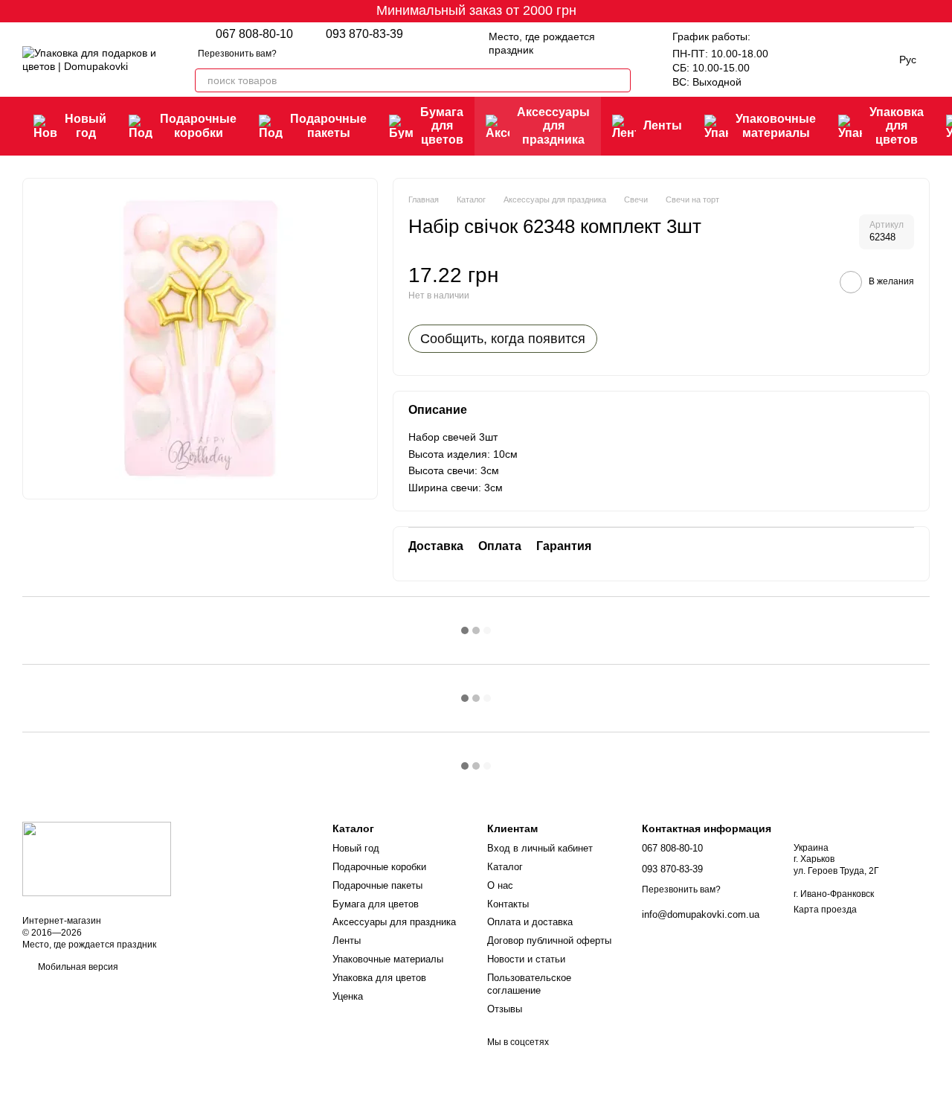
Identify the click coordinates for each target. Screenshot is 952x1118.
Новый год (85, 125)
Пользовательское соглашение (529, 984)
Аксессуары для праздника (553, 126)
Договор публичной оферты (549, 940)
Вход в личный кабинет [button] (540, 848)
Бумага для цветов (441, 126)
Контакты (508, 904)
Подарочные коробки (198, 125)
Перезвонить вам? (237, 53)
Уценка (347, 996)
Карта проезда (825, 909)
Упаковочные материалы (776, 125)
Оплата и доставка (530, 921)
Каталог (505, 866)
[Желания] (795, 59)
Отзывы (504, 1009)
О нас (500, 885)
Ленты (662, 125)
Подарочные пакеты (328, 125)
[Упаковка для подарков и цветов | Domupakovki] (96, 858)
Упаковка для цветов (896, 126)
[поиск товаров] (619, 80)
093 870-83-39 (364, 34)
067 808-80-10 (254, 34)
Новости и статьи (526, 959)
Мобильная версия (77, 967)
